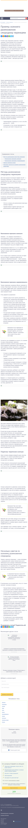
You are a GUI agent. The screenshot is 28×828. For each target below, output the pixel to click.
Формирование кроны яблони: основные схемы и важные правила (14, 770)
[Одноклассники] (3, 36)
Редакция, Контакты (5, 815)
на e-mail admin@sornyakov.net (18, 807)
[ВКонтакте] (1, 36)
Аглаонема (4, 704)
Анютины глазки (5, 720)
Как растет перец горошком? (11, 773)
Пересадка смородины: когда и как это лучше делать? (14, 767)
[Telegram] (13, 36)
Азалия (3, 706)
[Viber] (7, 36)
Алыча (3, 712)
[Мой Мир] (5, 36)
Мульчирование (8, 775)
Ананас (3, 716)
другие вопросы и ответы (14, 780)
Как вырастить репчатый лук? (11, 777)
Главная (3, 22)
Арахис (3, 722)
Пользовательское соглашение (7, 813)
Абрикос (4, 702)
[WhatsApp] (9, 36)
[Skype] (11, 36)
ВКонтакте (1, 810)
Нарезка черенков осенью (9, 162)
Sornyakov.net (8, 804)
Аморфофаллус (5, 714)
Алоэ (3, 710)
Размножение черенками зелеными (13, 158)
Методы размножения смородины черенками (14, 156)
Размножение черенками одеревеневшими (15, 160)
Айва (3, 708)
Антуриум (4, 718)
